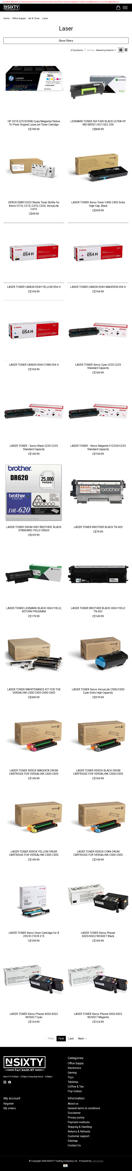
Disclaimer (74, 1113)
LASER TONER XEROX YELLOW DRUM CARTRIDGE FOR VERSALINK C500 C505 (33, 853)
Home (6, 18)
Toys (71, 1077)
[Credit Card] (65, 1166)
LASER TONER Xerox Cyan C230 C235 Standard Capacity (98, 366)
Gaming (72, 1072)
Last (71, 1038)
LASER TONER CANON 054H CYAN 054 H (34, 364)
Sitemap (73, 1140)
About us (73, 1103)
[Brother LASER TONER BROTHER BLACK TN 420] (98, 492)
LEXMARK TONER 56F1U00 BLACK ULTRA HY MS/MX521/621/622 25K (98, 123)
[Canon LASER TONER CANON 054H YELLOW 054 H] (33, 252)
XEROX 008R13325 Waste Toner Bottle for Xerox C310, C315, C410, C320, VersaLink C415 (33, 206)
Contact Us (74, 1145)
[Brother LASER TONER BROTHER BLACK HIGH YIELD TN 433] (98, 573)
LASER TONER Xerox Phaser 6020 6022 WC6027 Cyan (34, 1015)
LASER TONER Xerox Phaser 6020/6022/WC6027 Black (98, 934)
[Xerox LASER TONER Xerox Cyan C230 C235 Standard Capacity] (98, 330)
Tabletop (73, 1082)
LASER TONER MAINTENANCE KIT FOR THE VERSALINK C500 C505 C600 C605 (33, 691)
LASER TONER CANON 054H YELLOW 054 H (33, 287)
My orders (9, 1108)
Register (8, 1103)
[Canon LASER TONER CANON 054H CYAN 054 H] (33, 330)
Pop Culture (75, 1091)
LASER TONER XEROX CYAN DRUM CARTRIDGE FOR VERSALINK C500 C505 (98, 853)
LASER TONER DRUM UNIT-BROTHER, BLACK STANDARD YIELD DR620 (33, 528)
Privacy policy (76, 1117)
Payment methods (79, 1122)
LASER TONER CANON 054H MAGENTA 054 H (98, 287)
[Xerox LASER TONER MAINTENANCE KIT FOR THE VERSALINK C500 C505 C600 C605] (33, 655)
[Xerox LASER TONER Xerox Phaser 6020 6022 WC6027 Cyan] (33, 979)
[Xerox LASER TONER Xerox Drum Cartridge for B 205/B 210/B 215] (33, 898)
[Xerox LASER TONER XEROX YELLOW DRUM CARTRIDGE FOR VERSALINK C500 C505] (33, 817)
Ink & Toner (34, 18)
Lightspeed (97, 1161)
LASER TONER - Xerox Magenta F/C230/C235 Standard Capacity (98, 447)
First (61, 1038)
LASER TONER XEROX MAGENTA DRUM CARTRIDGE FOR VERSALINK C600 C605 (33, 772)
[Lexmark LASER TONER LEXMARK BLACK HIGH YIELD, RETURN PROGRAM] (33, 573)
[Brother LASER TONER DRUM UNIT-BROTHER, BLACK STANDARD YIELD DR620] (33, 492)
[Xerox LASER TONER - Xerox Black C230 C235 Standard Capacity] (33, 411)
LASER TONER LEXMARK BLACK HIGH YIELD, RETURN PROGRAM (33, 610)
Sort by (90, 50)
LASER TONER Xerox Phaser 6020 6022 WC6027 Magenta (98, 1015)
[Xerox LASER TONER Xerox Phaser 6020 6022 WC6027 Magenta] (98, 979)
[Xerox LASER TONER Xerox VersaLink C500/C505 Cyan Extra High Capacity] (98, 655)
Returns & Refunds (79, 1131)
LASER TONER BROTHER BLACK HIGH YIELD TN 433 (98, 610)
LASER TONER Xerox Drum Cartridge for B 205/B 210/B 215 (34, 934)
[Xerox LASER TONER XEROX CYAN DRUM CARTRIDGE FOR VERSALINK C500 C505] (98, 817)
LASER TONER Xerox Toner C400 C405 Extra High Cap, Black (98, 204)
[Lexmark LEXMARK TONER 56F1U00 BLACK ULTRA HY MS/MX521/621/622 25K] (98, 87)
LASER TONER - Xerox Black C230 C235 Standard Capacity (34, 447)
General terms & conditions (84, 1108)
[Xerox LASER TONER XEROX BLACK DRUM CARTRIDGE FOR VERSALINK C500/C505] (98, 736)
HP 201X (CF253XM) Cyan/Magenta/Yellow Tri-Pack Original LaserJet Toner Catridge (34, 123)
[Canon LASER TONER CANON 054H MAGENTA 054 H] (98, 252)
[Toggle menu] (125, 7)
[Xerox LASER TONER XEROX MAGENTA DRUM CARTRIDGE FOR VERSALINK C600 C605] (33, 736)
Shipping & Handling (80, 1126)
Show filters (66, 40)
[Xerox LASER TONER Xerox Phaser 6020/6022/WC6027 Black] (98, 898)
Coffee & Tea (76, 1086)
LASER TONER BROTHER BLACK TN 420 (98, 527)
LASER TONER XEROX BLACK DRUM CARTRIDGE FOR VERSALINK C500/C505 (98, 772)
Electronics (74, 1068)
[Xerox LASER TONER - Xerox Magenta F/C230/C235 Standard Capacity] (98, 411)
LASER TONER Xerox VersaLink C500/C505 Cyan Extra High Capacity (98, 691)
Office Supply (19, 18)
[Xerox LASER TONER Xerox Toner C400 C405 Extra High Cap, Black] (98, 168)
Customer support (78, 1136)
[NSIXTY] (11, 8)
